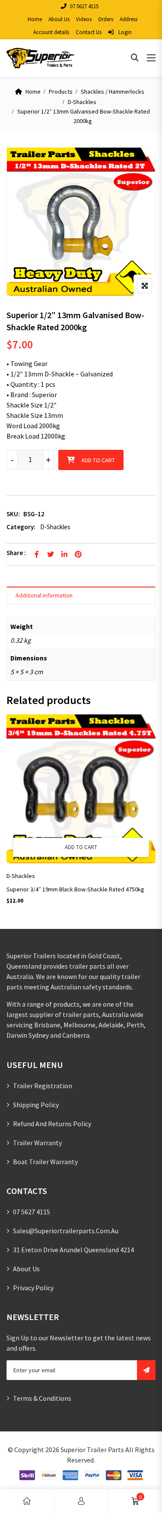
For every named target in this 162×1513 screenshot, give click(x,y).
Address (128, 19)
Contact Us (89, 32)
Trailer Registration (42, 1085)
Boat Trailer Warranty (45, 1161)
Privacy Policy (33, 1287)
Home (35, 19)
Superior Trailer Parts (92, 1449)
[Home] (26, 1501)
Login (124, 32)
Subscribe (146, 1370)
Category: (20, 527)
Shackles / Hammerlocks (112, 91)
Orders (105, 19)
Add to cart (98, 460)
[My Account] (81, 1501)
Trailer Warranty (37, 1142)
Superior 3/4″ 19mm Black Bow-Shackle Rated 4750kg (75, 889)
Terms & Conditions (42, 1398)
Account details (51, 32)
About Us (59, 19)
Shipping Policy (36, 1104)
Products (61, 91)
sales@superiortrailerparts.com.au (65, 1230)
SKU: (13, 514)
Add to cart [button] (81, 847)
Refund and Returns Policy (52, 1123)
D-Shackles (82, 102)
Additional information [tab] (44, 595)
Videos (84, 19)
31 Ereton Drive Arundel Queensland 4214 (73, 1249)
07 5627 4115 (84, 6)
